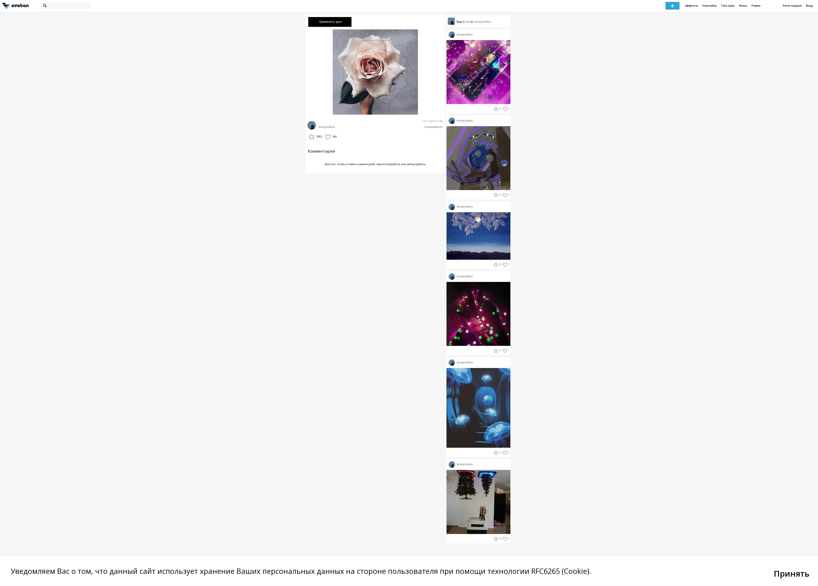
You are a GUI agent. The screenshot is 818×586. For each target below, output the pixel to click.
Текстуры (728, 5)
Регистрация (792, 5)
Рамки (756, 5)
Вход (809, 5)
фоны (466, 21)
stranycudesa (326, 127)
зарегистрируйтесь (388, 164)
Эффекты (691, 5)
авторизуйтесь (416, 164)
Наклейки (709, 5)
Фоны (743, 5)
